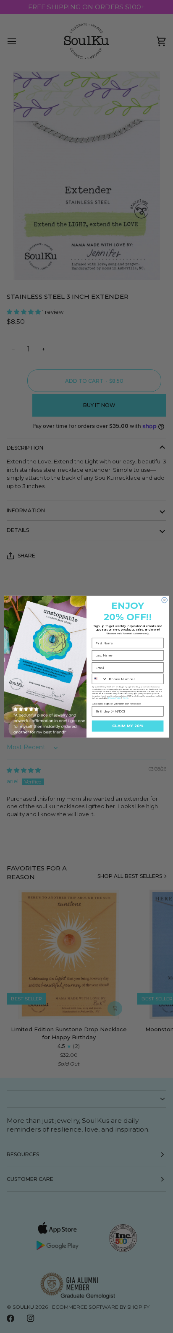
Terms (125, 698)
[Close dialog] (164, 600)
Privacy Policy (114, 698)
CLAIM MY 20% (128, 726)
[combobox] (99, 679)
